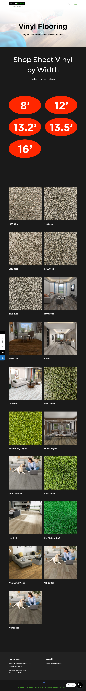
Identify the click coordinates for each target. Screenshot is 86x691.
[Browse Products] (2, 352)
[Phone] (80, 685)
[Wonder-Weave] (2, 357)
